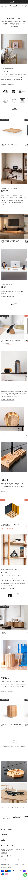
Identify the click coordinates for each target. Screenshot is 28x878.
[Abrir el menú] (2, 6)
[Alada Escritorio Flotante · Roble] (12, 130)
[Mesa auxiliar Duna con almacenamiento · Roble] (12, 710)
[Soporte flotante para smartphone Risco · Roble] (12, 327)
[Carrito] (26, 6)
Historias (22, 864)
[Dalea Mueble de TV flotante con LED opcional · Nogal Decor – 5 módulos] (12, 226)
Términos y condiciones (6, 867)
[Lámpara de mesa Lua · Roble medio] (12, 419)
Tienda (12, 864)
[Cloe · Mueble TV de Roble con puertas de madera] (12, 617)
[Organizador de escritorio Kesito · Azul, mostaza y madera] (12, 511)
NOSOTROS (6, 829)
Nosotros (17, 864)
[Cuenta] (22, 6)
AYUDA (4, 835)
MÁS (3, 840)
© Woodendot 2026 (5, 864)
